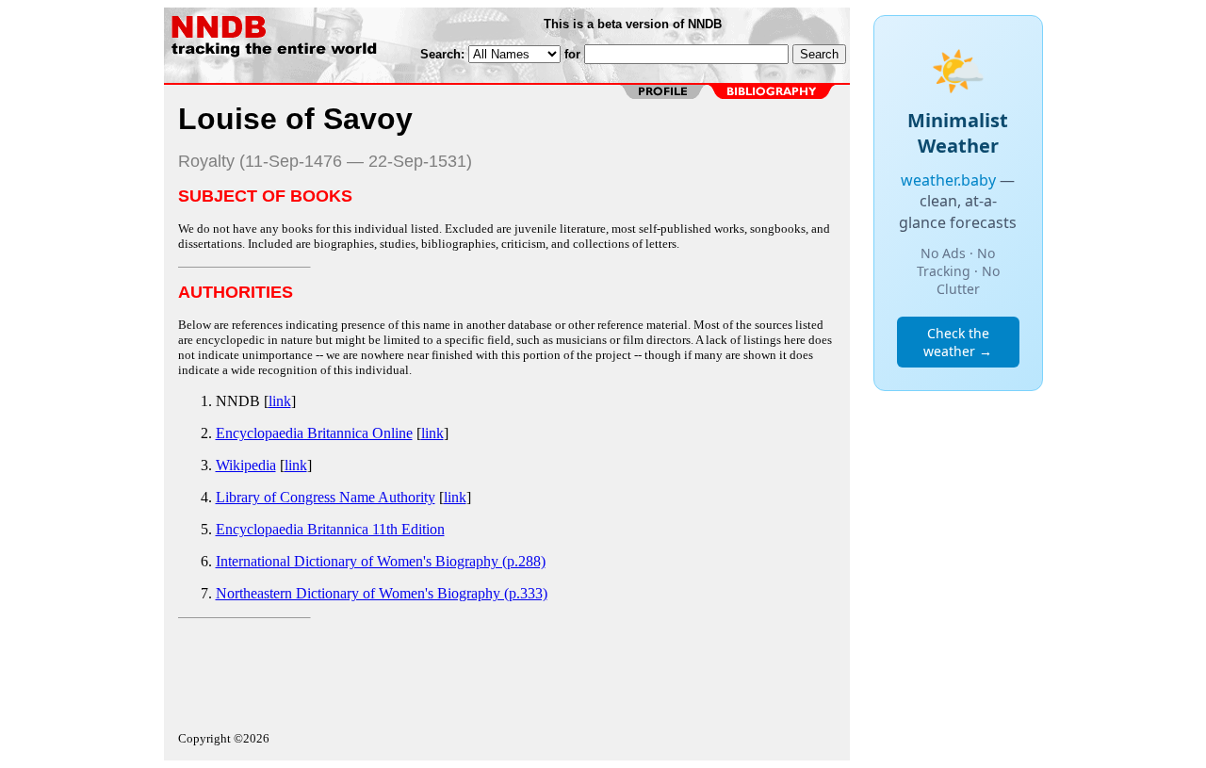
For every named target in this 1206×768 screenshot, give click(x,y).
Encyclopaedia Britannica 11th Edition (330, 529)
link (280, 401)
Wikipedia (246, 465)
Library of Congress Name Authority (325, 497)
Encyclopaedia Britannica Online (314, 433)
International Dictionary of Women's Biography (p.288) (381, 561)
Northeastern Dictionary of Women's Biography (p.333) (381, 593)
